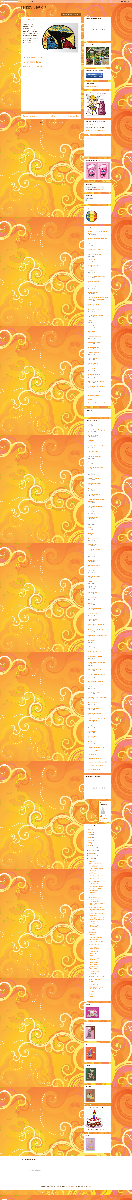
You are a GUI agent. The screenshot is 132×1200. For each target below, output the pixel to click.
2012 (89, 837)
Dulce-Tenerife (92, 358)
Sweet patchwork (93, 281)
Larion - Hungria (93, 555)
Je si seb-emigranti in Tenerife (97, 238)
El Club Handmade (94, 769)
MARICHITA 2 (93, 932)
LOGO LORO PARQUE (96, 875)
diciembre (92, 848)
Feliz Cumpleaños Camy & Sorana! (96, 869)
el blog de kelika (93, 489)
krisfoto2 (90, 603)
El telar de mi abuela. (94, 254)
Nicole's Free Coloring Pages (97, 430)
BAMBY (91, 982)
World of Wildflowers (94, 576)
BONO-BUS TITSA (94, 984)
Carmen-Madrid (93, 751)
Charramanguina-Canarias (96, 386)
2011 (89, 840)
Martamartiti (91, 640)
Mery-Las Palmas (93, 395)
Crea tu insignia (89, 202)
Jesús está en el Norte (95, 392)
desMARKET (92, 399)
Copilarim (91, 440)
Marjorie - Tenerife (93, 347)
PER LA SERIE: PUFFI (96, 942)
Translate (100, 189)
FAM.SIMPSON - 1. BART (97, 976)
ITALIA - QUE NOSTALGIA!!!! (94, 948)
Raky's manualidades (95, 758)
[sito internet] (94, 77)
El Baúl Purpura (93, 363)
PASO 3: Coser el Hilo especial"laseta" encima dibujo (97, 909)
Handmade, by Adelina (95, 608)
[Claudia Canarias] (86, 200)
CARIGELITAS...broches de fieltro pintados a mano (96, 675)
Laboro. (90, 424)
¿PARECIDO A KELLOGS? (93, 963)
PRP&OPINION (92, 544)
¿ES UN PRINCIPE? (95, 971)
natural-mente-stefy (94, 456)
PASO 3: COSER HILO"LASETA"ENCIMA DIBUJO (97, 903)
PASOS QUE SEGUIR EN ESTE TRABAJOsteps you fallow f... (96, 919)
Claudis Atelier (92, 512)
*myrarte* (90, 646)
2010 (89, 843)
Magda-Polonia (93, 702)
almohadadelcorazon (94, 539)
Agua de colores (93, 517)
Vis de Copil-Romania (95, 614)
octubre (91, 853)
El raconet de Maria (94, 692)
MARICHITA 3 (93, 929)
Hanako (90, 581)
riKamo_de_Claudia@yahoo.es (95, 130)
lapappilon (91, 560)
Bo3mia (90, 686)
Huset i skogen (93, 619)
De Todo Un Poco (93, 265)
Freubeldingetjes (93, 708)
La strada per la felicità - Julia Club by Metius (97, 719)
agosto (91, 858)
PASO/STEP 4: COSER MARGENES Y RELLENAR (96, 890)
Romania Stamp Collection (96, 747)
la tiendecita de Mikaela (95, 681)
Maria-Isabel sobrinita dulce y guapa (95, 938)
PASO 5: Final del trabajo (96, 886)
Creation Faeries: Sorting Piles (98, 762)
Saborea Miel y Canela (95, 326)
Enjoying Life (92, 587)
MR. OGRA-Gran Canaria (96, 381)
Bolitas (90, 320)
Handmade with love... (95, 336)
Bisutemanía (92, 754)
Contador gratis (89, 414)
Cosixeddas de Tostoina (96, 765)
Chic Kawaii (91, 244)
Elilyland (90, 528)
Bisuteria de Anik (93, 369)
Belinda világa (92, 592)
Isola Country (92, 726)
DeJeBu (90, 270)
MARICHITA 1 (93, 935)
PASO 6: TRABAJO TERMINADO (95, 882)
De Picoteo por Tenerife (95, 315)
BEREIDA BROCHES (94, 352)
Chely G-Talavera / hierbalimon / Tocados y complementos (98, 298)
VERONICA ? (93, 974)
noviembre (92, 850)
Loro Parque (93, 873)
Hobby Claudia (33, 7)
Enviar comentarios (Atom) (55, 122)
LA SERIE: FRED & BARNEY (94, 959)
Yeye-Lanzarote (93, 331)
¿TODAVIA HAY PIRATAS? (93, 952)
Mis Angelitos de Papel (95, 630)
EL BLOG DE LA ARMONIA (96, 276)
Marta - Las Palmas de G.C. (96, 403)
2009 (89, 845)
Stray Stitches (92, 736)
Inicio (53, 116)
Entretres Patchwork (94, 713)
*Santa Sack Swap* (94, 565)
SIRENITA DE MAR (94, 979)
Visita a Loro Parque (95, 863)
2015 (89, 829)
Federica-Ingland (93, 478)
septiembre (93, 856)
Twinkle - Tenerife (93, 260)
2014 (89, 832)
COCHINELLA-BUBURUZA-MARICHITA (93, 925)
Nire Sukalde (92, 731)
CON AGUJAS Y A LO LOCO (97, 249)
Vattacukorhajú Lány (94, 651)
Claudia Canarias (90, 198)
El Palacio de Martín (94, 483)
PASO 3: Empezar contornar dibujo (94, 898)
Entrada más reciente (30, 116)
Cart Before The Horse (95, 506)
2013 (89, 835)
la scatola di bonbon (94, 669)
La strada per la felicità (95, 467)
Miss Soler (91, 533)
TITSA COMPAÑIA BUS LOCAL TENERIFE (96, 987)
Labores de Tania (93, 287)
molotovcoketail (70, 1186)
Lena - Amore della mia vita (96, 624)
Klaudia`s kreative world (95, 446)
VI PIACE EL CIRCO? (95, 944)
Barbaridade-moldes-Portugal (97, 635)
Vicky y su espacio (94, 304)
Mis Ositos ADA (93, 292)
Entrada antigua (73, 116)
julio (90, 861)
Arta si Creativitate (94, 494)
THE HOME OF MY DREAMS (97, 697)
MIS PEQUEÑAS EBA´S (95, 342)
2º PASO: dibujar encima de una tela (96, 914)
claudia (104, 816)
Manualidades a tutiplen (95, 310)
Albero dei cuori (93, 451)
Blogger (89, 1186)
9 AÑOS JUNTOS (94, 866)
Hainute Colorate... (94, 571)
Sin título (91, 895)
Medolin (90, 742)
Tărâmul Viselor (93, 435)
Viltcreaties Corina (94, 462)
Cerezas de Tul (92, 597)
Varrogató (91, 473)
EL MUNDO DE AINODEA (95, 656)
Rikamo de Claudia (94, 549)
